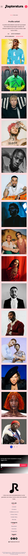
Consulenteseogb (14, 554)
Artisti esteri (19, 36)
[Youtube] (16, 539)
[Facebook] (12, 539)
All (8, 33)
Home (11, 15)
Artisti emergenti (9, 36)
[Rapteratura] (14, 6)
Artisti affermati (15, 33)
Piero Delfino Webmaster (8, 553)
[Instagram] (14, 539)
